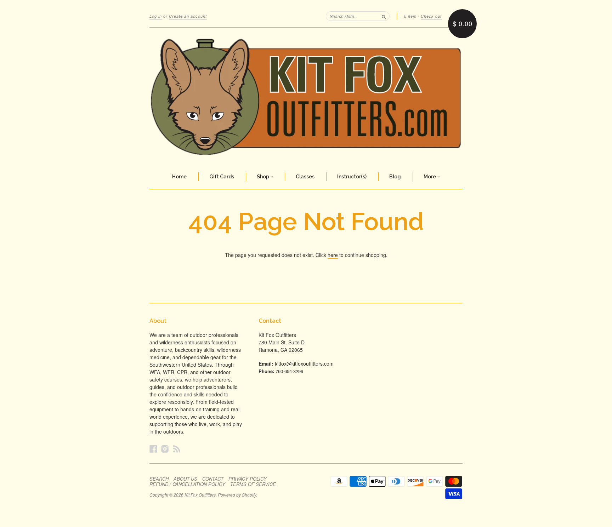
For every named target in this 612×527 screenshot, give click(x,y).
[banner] (306, 96)
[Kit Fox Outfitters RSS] (177, 449)
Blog (395, 176)
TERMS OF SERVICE (253, 484)
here (333, 254)
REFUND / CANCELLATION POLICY (187, 484)
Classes (305, 176)
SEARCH (159, 478)
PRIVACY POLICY (247, 478)
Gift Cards (221, 176)
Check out (431, 16)
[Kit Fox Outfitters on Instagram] (165, 449)
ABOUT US (185, 478)
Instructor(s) (352, 176)
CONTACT (212, 478)
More (430, 176)
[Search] (384, 16)
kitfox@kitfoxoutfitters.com (304, 363)
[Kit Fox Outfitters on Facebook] (153, 449)
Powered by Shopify (237, 495)
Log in (155, 16)
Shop (263, 176)
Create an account (188, 16)
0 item (410, 16)
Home (179, 176)
